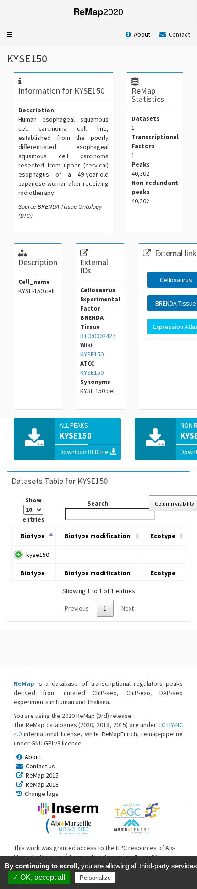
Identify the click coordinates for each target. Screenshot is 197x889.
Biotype (33, 536)
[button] (9, 34)
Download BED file (85, 452)
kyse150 (37, 554)
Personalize (95, 877)
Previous (77, 608)
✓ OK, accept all (39, 877)
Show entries (33, 509)
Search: (99, 503)
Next (127, 608)
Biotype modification (97, 536)
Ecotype (163, 536)
